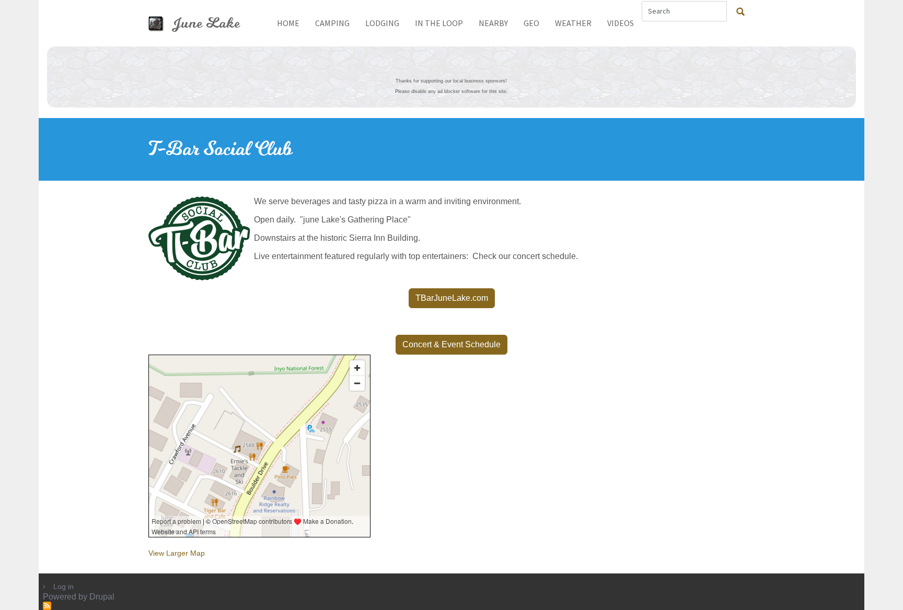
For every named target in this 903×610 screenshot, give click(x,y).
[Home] (160, 23)
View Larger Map (176, 553)
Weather (573, 23)
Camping (332, 23)
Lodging (382, 23)
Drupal (101, 596)
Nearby (493, 23)
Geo (531, 23)
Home (288, 23)
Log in (63, 586)
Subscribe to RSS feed (47, 606)
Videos (620, 23)
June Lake (206, 23)
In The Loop (439, 23)
